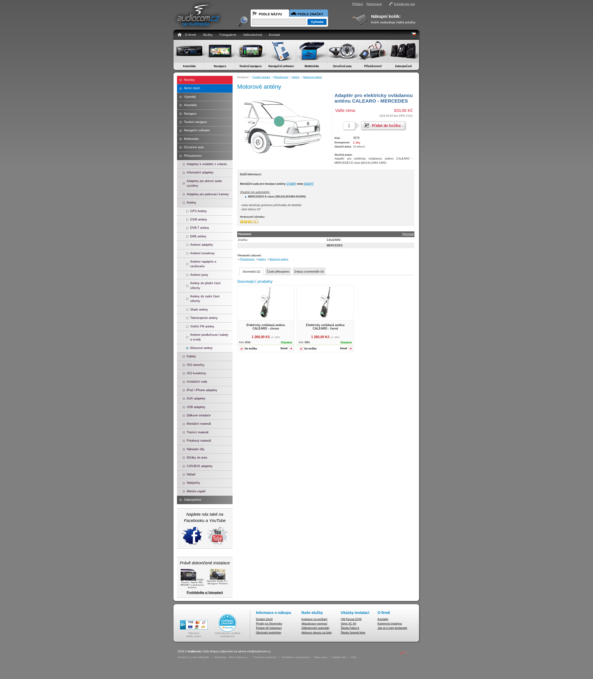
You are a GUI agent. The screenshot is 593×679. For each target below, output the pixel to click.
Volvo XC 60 (348, 623)
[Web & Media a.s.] (404, 654)
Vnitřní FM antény (202, 326)
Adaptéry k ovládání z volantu (207, 164)
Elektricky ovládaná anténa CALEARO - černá (325, 326)
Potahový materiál (199, 440)
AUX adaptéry (196, 398)
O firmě (190, 35)
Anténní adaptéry (201, 244)
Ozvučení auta (342, 66)
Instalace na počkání (314, 619)
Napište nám (339, 657)
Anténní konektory (202, 253)
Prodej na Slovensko (269, 623)
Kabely (191, 356)
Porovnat (408, 234)
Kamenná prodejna (390, 623)
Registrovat (374, 4)
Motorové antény (201, 348)
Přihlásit (357, 4)
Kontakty (383, 619)
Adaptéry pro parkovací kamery (208, 194)
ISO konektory (196, 373)
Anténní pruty (199, 275)
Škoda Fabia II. (350, 628)
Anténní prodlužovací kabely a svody (209, 337)
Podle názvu (270, 14)
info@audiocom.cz (259, 651)
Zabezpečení (403, 66)
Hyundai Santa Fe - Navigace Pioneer (217, 582)
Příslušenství (373, 66)
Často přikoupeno (278, 271)
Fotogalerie (228, 35)
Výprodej (190, 96)
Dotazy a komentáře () (309, 271)
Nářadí (191, 474)
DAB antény (198, 236)
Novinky (189, 80)
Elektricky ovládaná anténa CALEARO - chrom (265, 326)
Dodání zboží (264, 619)
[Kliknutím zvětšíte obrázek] (265, 318)
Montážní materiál (199, 423)
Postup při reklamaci (269, 628)
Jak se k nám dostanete (392, 628)
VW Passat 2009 (351, 619)
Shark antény (199, 309)
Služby (208, 35)
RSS (353, 657)
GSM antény (198, 219)
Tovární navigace (250, 66)
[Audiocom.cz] (198, 26)
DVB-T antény (199, 227)
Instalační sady (197, 381)
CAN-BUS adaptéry (200, 466)
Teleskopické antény (204, 318)
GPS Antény (198, 211)
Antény (191, 202)
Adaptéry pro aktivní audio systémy (204, 183)
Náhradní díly (196, 449)
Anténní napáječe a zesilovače (203, 264)
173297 (291, 183)
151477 (309, 183)
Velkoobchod (252, 35)
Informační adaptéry (200, 172)
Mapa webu (320, 657)
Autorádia (189, 66)
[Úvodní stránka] (179, 34)
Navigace (220, 66)
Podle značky (310, 14)
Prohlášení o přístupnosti (295, 657)
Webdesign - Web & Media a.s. (231, 657)
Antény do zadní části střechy (205, 299)
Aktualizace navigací (314, 623)
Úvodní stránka (261, 77)
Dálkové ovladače (199, 415)
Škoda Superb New (353, 632)
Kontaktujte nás (404, 4)
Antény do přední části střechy (205, 285)
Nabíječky (193, 482)
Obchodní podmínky (268, 632)
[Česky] (413, 34)
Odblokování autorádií (315, 628)
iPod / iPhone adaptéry (202, 390)
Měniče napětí (196, 491)
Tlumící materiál (197, 432)
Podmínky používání (265, 657)
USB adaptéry (196, 407)
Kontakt (274, 35)
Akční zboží (192, 88)
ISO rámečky (196, 365)
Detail (284, 348)
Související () (251, 271)
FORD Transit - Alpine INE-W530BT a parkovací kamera (192, 583)
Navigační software (281, 66)
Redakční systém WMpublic (193, 657)
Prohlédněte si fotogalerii (205, 592)
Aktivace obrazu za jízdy (316, 632)
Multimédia (312, 66)
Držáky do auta (197, 457)
